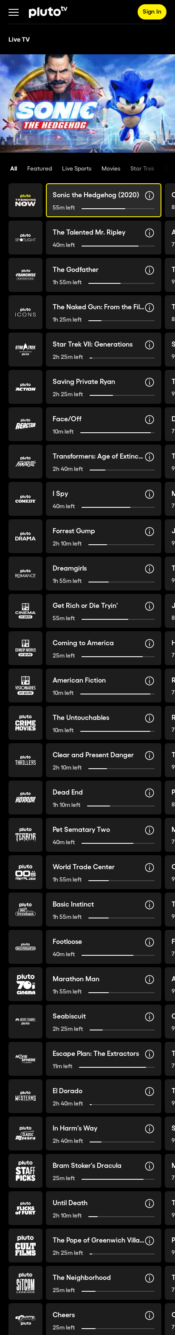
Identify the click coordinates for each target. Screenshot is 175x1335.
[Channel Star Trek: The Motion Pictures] (25, 350)
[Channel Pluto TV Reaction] (25, 424)
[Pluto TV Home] (48, 12)
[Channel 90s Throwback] (25, 909)
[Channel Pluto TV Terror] (25, 835)
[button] (13, 11)
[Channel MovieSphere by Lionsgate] (25, 1059)
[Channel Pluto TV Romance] (25, 574)
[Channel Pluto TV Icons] (25, 312)
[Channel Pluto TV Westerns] (25, 1096)
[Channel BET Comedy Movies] (25, 648)
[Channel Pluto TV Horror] (25, 797)
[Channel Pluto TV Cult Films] (25, 1245)
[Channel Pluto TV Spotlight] (25, 238)
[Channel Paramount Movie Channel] (25, 1021)
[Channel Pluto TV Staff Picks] (25, 1171)
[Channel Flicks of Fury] (25, 1208)
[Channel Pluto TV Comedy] (25, 499)
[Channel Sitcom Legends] (25, 1283)
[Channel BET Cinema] (25, 611)
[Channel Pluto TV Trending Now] (25, 200)
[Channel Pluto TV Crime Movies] (25, 723)
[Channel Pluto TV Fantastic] (25, 462)
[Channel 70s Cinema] (25, 984)
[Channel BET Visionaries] (25, 685)
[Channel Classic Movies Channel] (25, 1133)
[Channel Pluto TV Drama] (25, 536)
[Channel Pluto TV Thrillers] (25, 760)
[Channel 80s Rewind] (25, 947)
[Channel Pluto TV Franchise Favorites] (25, 275)
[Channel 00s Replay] (25, 872)
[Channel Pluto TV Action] (25, 387)
